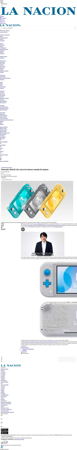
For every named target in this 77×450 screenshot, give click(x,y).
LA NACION (4, 167)
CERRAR (1, 0)
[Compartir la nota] (1, 226)
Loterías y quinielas (4, 98)
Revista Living (3, 131)
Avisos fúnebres (3, 115)
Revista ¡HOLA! (3, 128)
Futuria (1, 43)
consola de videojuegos (38, 224)
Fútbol (1, 82)
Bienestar (2, 68)
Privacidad (21, 439)
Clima (1, 36)
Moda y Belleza (3, 101)
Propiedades (3, 48)
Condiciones (16, 439)
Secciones (3, 18)
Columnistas (3, 76)
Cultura (1, 65)
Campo (1, 46)
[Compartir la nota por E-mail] (4, 229)
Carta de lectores (4, 118)
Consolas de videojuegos (28, 349)
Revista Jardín (3, 134)
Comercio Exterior (4, 49)
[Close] (1, 357)
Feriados (2, 96)
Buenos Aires (3, 60)
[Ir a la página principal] (38, 14)
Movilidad (2, 50)
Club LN (3, 21)
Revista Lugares (3, 130)
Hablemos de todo (4, 71)
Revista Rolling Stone (5, 132)
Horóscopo (2, 95)
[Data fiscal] (2, 448)
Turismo (2, 92)
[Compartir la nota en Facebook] (1, 229)
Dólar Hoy (2, 45)
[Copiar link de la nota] (1, 227)
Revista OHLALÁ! (3, 127)
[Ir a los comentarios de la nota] (3, 224)
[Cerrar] (20, 25)
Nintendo (24, 350)
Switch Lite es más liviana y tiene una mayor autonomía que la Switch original (39, 341)
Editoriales (2, 75)
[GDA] (4, 443)
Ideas (1, 122)
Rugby (1, 84)
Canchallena (3, 86)
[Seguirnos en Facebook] (1, 415)
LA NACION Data (3, 37)
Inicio (2, 16)
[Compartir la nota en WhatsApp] (3, 226)
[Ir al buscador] (2, 6)
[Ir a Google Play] (4, 431)
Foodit (2, 20)
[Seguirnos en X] (1, 419)
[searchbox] (38, 28)
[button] (38, 93)
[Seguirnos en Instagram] (1, 423)
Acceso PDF (2, 112)
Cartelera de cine (4, 107)
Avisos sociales (3, 117)
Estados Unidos (3, 56)
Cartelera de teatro (4, 108)
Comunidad (2, 66)
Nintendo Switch (58, 226)
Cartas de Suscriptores (5, 78)
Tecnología (2, 94)
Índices (1, 52)
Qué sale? (2, 105)
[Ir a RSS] (1, 426)
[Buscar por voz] (75, 28)
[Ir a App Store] (4, 433)
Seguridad (2, 62)
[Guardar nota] (1, 224)
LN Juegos (2, 91)
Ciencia (1, 69)
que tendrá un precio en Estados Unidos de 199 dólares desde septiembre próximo (46, 225)
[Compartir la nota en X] (3, 229)
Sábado (1, 121)
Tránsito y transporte (5, 35)
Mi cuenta (3, 23)
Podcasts (2, 99)
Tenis (1, 85)
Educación (2, 63)
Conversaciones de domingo (6, 120)
